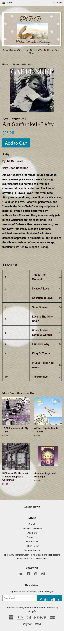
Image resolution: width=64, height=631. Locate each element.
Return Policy (32, 545)
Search (32, 524)
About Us (32, 532)
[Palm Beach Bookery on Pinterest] (35, 574)
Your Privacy (32, 541)
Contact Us (32, 537)
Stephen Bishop (38, 247)
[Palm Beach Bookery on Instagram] (43, 574)
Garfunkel (17, 220)
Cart (59, 2)
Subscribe (49, 598)
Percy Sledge (28, 229)
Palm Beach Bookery (34, 607)
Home (5, 64)
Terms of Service (32, 550)
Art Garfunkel (10, 175)
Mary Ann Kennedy (42, 215)
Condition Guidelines (32, 528)
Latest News (32, 506)
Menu (9, 2)
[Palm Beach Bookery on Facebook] (28, 574)
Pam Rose (19, 215)
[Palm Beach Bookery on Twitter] (21, 574)
